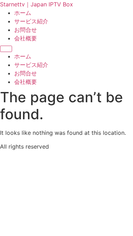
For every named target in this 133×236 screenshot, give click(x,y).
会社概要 (25, 38)
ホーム (22, 12)
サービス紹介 (31, 21)
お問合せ (25, 29)
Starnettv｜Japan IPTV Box (36, 4)
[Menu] (6, 49)
